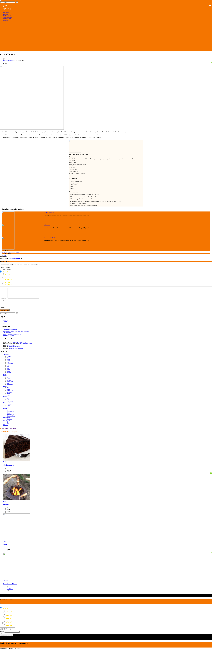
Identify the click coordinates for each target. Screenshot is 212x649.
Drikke (5, 386)
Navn (2, 301)
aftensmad (4, 252)
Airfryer (9, 356)
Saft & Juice (10, 390)
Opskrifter (6, 12)
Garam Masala (11, 345)
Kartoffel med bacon (49, 212)
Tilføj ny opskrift (7, 17)
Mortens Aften (10, 411)
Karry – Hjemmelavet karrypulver (12, 334)
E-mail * (2, 633)
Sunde (8, 393)
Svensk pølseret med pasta (25, 343)
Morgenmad (6, 420)
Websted (2, 307)
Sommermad (10, 384)
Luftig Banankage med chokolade (18, 342)
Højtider (5, 408)
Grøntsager (9, 404)
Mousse (9, 380)
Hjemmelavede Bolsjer (14, 346)
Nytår (8, 413)
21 (211, 473)
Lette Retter (10, 401)
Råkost (8, 405)
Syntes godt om (7, 15)
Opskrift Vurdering (5, 267)
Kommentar (3, 298)
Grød (8, 423)
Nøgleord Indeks (7, 18)
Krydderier (9, 419)
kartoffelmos (11, 252)
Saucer (8, 369)
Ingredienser (6, 417)
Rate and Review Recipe (6, 635)
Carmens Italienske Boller (50, 237)
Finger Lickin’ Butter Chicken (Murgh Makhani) (16, 331)
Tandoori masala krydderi (10, 329)
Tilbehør (4, 255)
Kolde (8, 389)
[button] (83, 154)
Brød (4, 374)
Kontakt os (6, 20)
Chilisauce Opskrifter (9, 428)
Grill (8, 362)
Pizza (8, 368)
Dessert (5, 375)
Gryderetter (10, 363)
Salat (8, 407)
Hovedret (9, 365)
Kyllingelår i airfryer (8, 335)
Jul (7, 410)
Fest (8, 387)
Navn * (2, 631)
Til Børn (9, 372)
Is (7, 377)
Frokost (5, 396)
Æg (7, 422)
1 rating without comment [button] (14, 258)
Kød (8, 399)
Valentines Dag (11, 416)
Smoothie (9, 392)
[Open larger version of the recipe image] (75, 152)
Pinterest (5, 323)
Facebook (5, 320)
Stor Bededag (10, 414)
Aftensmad (6, 354)
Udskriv (72, 157)
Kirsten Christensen (8, 60)
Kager (8, 378)
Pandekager (10, 381)
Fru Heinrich (10, 589)
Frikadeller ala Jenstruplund (16, 348)
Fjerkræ (9, 359)
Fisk (8, 357)
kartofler (18, 252)
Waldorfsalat (47, 225)
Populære (5, 14)
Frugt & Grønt (7, 402)
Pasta (8, 366)
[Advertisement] (106, 39)
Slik (8, 383)
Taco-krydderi (7, 332)
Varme (8, 395)
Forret (8, 360)
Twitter (5, 321)
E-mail (2, 304)
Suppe (8, 371)
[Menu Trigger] (210, 6)
